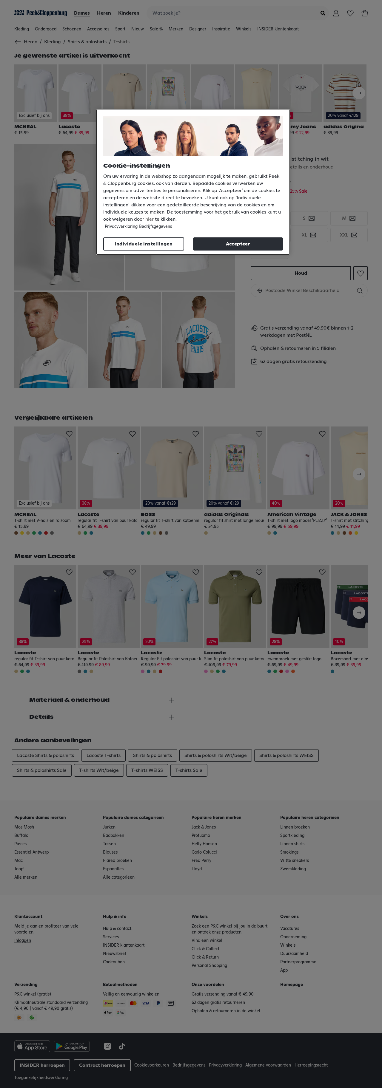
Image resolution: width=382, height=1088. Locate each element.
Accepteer (238, 244)
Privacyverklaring (121, 227)
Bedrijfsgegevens (155, 227)
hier (149, 219)
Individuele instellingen (144, 244)
